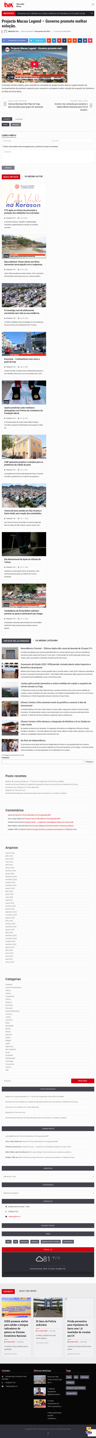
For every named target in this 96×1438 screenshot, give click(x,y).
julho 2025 (9, 891)
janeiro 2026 (9, 874)
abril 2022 (9, 959)
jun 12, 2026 (24, 619)
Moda (7, 1023)
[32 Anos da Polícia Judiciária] (48, 1307)
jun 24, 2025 (24, 318)
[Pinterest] (59, 40)
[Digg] (80, 40)
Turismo (8, 1067)
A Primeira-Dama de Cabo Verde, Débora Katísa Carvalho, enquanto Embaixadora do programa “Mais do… (23, 425)
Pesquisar (5, 758)
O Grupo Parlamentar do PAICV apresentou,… (55, 1403)
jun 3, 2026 (23, 218)
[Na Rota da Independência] (10, 745)
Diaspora (34, 1242)
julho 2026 (9, 856)
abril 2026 (9, 865)
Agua (8, 1242)
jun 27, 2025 (24, 567)
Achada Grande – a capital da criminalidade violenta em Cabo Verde (48, 822)
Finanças (8, 1014)
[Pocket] (90, 40)
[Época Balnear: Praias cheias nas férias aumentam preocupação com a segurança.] (24, 246)
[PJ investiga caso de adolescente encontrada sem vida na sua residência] (24, 295)
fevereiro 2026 (10, 871)
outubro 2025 (10, 882)
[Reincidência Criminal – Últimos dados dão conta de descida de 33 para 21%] (10, 653)
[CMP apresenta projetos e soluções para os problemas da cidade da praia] (24, 447)
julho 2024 (9, 921)
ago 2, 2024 (24, 367)
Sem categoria (10, 1049)
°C (58, 1258)
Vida (7, 1070)
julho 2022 (9, 950)
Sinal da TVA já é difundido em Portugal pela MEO (33, 815)
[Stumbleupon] (74, 40)
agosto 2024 (10, 918)
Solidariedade (10, 1058)
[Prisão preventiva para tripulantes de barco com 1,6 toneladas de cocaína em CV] (79, 1307)
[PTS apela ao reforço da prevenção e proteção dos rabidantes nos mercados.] (24, 195)
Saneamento (68, 1242)
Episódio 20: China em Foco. (15, 790)
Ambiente (8, 984)
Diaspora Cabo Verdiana (51, 1242)
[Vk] (85, 40)
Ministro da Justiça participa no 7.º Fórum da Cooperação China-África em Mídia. (34, 781)
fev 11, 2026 (24, 518)
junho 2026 (9, 859)
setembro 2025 (10, 885)
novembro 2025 (11, 879)
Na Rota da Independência (33, 740)
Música (8, 1032)
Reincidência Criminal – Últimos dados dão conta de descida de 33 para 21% (56, 648)
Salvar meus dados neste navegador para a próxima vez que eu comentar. (31, 146)
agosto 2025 (10, 888)
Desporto (8, 1002)
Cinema (8, 993)
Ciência (8, 990)
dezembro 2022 (11, 935)
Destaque (15, 125)
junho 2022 (9, 953)
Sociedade (19, 119)
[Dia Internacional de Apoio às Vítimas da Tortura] (24, 544)
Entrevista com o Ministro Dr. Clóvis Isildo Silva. (22, 787)
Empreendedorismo (12, 1011)
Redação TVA (13, 31)
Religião (8, 1040)
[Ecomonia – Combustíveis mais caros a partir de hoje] (24, 344)
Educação (9, 1008)
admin (10, 815)
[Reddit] (69, 40)
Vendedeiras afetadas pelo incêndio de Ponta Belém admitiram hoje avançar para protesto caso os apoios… (23, 625)
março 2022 (9, 962)
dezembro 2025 (11, 876)
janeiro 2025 (9, 909)
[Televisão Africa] (14, 5)
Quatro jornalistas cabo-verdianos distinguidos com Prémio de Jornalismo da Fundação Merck (23, 410)
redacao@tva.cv (14, 1216)
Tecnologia (9, 1061)
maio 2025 (9, 897)
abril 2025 (9, 900)
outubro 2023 (10, 924)
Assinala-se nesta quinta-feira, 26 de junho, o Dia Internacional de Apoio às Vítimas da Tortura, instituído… (21, 574)
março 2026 (9, 868)
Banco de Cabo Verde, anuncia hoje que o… (55, 1379)
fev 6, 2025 (24, 470)
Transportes (9, 1064)
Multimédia (9, 1026)
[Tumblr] (64, 40)
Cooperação (9, 996)
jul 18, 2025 (24, 418)
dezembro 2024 (11, 912)
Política (8, 1038)
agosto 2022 (10, 947)
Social (7, 1052)
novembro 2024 (11, 915)
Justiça (8, 1017)
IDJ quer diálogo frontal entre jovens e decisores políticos (53, 826)
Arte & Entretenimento (13, 987)
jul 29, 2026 (24, 269)
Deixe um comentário (63, 31)
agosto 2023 (10, 930)
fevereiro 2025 (10, 906)
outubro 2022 (10, 941)
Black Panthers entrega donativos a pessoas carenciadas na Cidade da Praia (49, 829)
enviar (8, 168)
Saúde (7, 1043)
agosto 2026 (10, 853)
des (15, 1242)
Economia (9, 1005)
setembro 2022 (10, 944)
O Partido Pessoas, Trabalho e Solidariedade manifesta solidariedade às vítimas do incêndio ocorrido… (21, 224)
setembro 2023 (10, 927)
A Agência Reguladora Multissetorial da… (54, 1391)
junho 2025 (9, 894)
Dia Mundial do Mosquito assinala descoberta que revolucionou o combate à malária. (36, 793)
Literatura (9, 1020)
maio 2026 (9, 862)
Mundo (8, 1029)
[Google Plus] (49, 40)
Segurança (9, 1046)
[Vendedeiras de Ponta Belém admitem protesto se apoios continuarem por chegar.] (24, 596)
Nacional (8, 1035)
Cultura (8, 999)
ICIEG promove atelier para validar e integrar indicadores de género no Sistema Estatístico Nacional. (16, 1328)
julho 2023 (9, 932)
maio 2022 (9, 956)
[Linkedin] (54, 40)
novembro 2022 (11, 938)
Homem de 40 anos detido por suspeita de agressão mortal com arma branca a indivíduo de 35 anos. (41, 784)
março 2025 (9, 903)
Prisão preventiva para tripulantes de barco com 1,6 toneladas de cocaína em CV (78, 1328)
